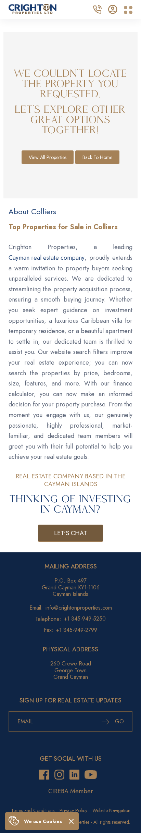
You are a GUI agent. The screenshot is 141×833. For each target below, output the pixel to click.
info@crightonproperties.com (79, 608)
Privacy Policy (73, 810)
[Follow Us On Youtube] (91, 775)
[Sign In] (112, 8)
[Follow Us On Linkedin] (74, 775)
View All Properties (47, 157)
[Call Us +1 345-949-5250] (97, 8)
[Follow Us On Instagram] (59, 775)
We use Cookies (43, 821)
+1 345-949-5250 (85, 619)
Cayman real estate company (47, 258)
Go (118, 721)
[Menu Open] (128, 10)
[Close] (71, 821)
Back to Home (97, 157)
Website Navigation (111, 810)
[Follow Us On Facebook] (44, 775)
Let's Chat (70, 533)
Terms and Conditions (32, 810)
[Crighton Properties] (32, 12)
